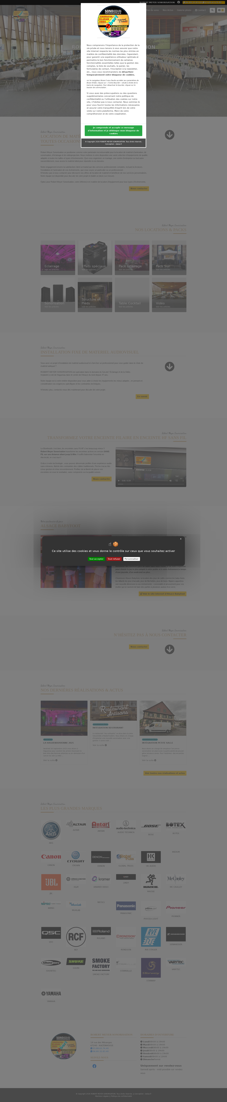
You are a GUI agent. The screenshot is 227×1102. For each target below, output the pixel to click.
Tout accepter (96, 559)
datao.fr (119, 144)
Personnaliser (132, 559)
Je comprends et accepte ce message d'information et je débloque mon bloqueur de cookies (113, 131)
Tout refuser (114, 559)
